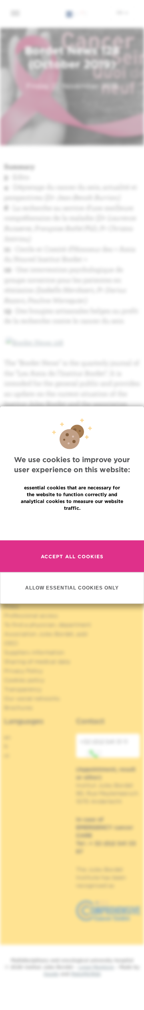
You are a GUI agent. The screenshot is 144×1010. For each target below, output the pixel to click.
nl (6, 755)
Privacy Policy (23, 671)
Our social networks (32, 698)
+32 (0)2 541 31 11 (104, 741)
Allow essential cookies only (72, 587)
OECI (11, 643)
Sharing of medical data (37, 661)
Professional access (31, 615)
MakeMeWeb (86, 974)
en (120, 12)
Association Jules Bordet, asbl (46, 634)
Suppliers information (34, 652)
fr (6, 746)
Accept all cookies (72, 556)
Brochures (18, 707)
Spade (51, 974)
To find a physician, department (47, 625)
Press (11, 606)
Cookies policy (24, 680)
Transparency (23, 689)
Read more (72, 525)
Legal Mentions (96, 967)
